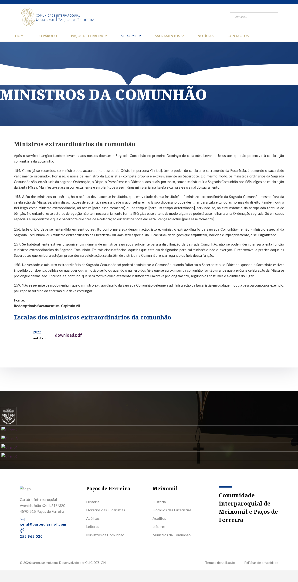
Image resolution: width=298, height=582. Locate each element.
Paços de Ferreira (87, 36)
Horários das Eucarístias (105, 510)
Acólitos (93, 518)
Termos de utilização (220, 563)
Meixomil (129, 36)
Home (20, 36)
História (92, 501)
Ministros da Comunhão (105, 535)
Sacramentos (167, 36)
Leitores (92, 526)
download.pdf (68, 335)
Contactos (238, 36)
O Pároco (48, 36)
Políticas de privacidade (261, 563)
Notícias (205, 36)
